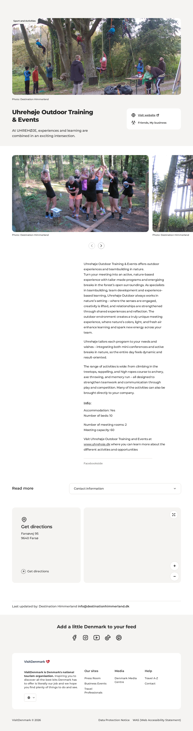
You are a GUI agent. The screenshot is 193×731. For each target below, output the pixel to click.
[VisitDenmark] (37, 662)
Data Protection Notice (114, 720)
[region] (132, 545)
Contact (150, 683)
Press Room (92, 678)
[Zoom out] (174, 576)
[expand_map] (174, 515)
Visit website (146, 115)
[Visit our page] (85, 637)
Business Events (95, 683)
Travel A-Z (151, 678)
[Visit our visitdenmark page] (96, 637)
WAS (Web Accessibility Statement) (157, 720)
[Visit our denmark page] (74, 637)
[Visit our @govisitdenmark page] (107, 637)
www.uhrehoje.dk (97, 444)
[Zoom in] (174, 565)
